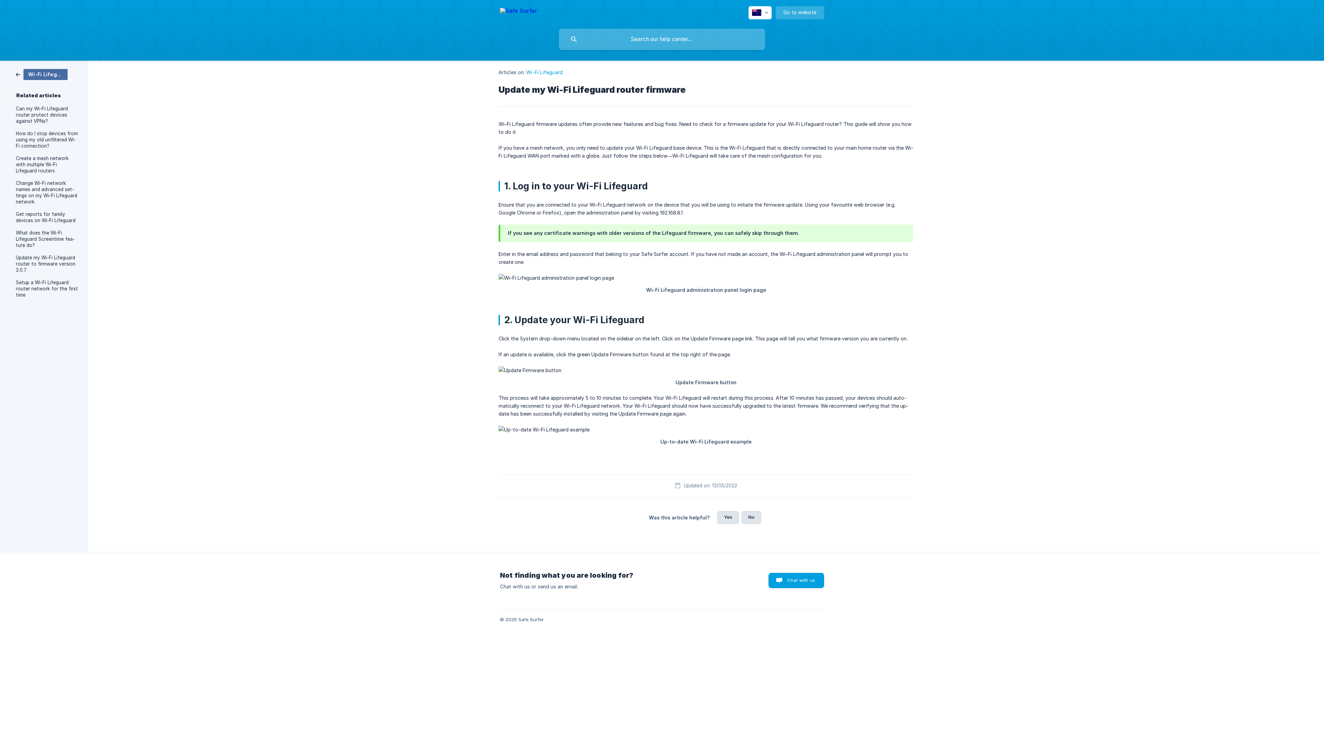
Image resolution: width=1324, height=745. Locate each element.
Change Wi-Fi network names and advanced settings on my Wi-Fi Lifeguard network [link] (46, 192)
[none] (518, 12)
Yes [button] (728, 517)
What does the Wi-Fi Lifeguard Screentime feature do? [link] (45, 239)
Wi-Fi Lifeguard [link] (544, 72)
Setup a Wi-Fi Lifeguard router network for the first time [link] (47, 289)
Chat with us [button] (801, 580)
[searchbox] (662, 39)
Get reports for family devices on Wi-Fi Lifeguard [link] (46, 217)
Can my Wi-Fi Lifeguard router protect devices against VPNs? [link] (42, 115)
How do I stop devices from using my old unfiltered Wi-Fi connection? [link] (47, 140)
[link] (42, 74)
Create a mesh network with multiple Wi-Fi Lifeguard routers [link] (42, 164)
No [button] (751, 517)
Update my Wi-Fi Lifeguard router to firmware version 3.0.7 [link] (46, 264)
